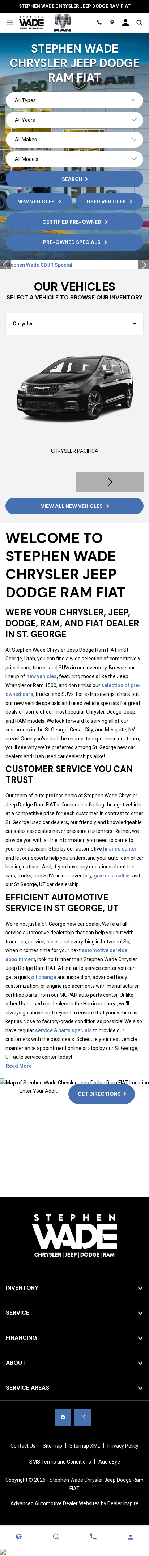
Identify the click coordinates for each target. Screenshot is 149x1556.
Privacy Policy (123, 1446)
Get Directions (99, 1094)
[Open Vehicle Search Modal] (139, 22)
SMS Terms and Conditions (60, 1462)
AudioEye (109, 1462)
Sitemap (52, 1446)
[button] (5, 264)
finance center (120, 849)
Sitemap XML (84, 1446)
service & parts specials (63, 1030)
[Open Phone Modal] (99, 22)
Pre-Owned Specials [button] (72, 242)
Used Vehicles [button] (107, 201)
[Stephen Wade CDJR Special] (74, 265)
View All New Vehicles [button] (72, 506)
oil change (43, 977)
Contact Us (22, 1446)
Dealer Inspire (123, 1503)
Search (72, 179)
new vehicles (41, 676)
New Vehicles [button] (36, 201)
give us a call (109, 876)
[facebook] (63, 1417)
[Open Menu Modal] (10, 22)
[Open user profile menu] (126, 22)
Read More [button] (19, 1066)
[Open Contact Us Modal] (93, 1536)
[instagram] (82, 1417)
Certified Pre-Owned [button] (72, 222)
